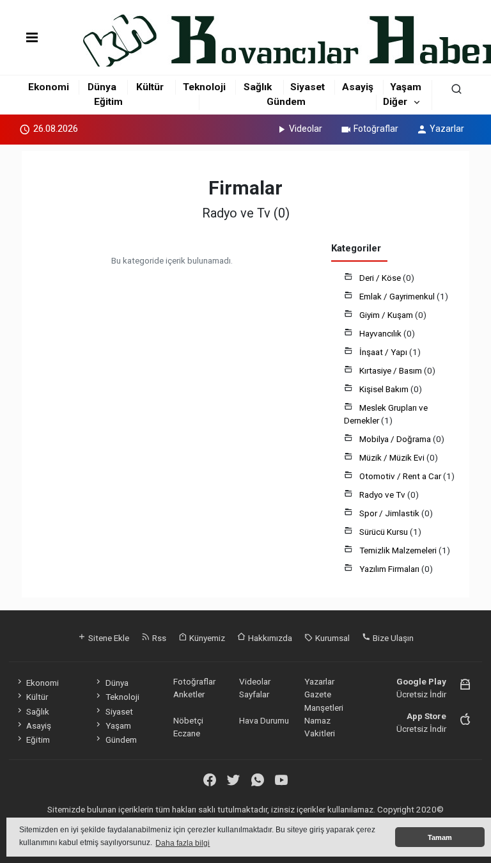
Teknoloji (204, 87)
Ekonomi (48, 87)
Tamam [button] (440, 837)
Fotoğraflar (376, 128)
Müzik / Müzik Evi (392, 457)
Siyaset (307, 87)
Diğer (395, 101)
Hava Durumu (264, 720)
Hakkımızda (269, 638)
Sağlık (258, 87)
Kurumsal (331, 638)
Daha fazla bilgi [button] (182, 843)
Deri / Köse (381, 278)
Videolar (305, 128)
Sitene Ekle (107, 638)
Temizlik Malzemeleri (399, 550)
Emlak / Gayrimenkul (398, 296)
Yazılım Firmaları (390, 569)
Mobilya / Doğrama (396, 439)
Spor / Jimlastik (390, 513)
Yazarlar (447, 128)
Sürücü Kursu (384, 532)
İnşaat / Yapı (384, 352)
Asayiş (357, 87)
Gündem (286, 101)
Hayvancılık (381, 333)
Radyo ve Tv (383, 494)
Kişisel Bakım (384, 389)
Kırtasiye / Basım (391, 370)
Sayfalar (254, 694)
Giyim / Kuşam (387, 315)
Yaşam (405, 87)
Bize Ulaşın (392, 638)
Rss (158, 638)
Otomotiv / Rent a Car (401, 476)
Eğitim (108, 101)
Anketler (189, 694)
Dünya (102, 87)
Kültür (150, 87)
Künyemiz (206, 638)
